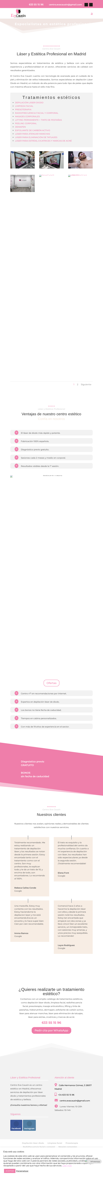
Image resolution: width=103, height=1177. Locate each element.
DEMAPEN (20, 127)
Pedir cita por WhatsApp (51, 1030)
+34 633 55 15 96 (66, 1094)
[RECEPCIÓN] (46, 174)
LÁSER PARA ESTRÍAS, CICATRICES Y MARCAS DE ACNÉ (43, 140)
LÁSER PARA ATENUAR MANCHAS (32, 134)
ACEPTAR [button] (10, 1171)
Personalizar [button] (22, 1171)
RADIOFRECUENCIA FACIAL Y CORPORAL (36, 113)
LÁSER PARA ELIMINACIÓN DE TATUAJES (36, 137)
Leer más (67, 1165)
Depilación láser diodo (33, 1143)
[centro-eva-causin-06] (51, 167)
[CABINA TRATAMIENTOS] (80, 174)
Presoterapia (72, 1143)
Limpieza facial (54, 1143)
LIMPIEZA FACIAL (24, 106)
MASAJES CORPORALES (27, 116)
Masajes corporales (67, 1147)
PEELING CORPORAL (26, 123)
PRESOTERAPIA (23, 109)
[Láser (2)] (22, 191)
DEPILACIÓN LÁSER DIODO (29, 102)
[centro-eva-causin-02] (22, 167)
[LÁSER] (80, 167)
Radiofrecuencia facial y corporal (39, 1147)
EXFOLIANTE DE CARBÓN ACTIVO (32, 130)
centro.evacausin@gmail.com (75, 1100)
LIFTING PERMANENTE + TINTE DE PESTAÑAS (38, 120)
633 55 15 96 (36, 4)
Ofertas (51, 683)
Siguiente (86, 384)
